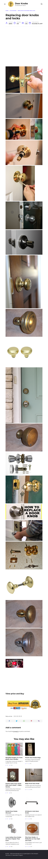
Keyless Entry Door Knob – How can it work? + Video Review (14, 785)
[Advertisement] (15, 38)
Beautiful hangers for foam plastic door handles (14, 758)
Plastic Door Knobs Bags (33, 757)
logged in (16, 731)
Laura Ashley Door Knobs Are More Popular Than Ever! (13, 838)
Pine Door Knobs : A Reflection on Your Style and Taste (32, 838)
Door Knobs (21, 3)
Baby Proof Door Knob (32, 783)
